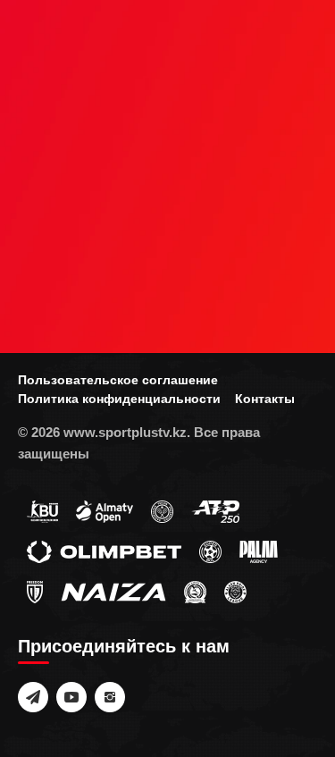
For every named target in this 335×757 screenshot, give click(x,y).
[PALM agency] (258, 551)
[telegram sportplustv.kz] (33, 697)
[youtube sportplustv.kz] (71, 697)
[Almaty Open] (104, 511)
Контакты (265, 398)
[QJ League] (35, 592)
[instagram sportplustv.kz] (110, 697)
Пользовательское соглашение (118, 380)
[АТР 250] (215, 511)
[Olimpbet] (104, 551)
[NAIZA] (113, 592)
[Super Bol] (210, 551)
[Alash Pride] (235, 592)
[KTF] (162, 511)
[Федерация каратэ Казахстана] (195, 592)
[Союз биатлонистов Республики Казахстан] (42, 511)
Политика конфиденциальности (119, 398)
